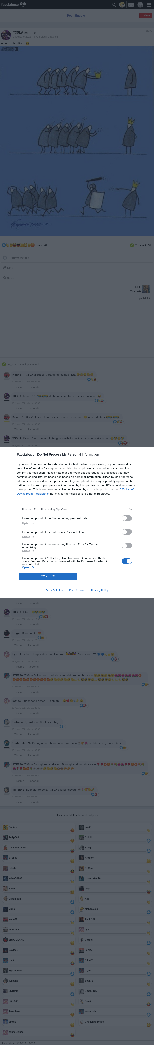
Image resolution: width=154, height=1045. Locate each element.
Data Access (77, 590)
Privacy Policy (99, 590)
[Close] (146, 455)
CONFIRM (48, 576)
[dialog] (77, 522)
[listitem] (77, 509)
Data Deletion (54, 590)
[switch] (127, 518)
